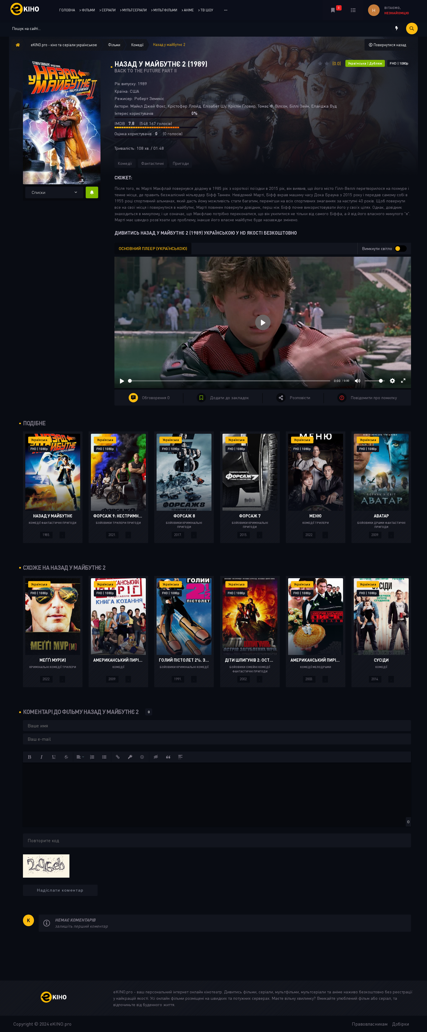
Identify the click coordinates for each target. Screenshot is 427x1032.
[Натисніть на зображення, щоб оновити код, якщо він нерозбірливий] (46, 865)
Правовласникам (369, 1024)
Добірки (400, 1024)
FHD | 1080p (399, 63)
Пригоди (181, 163)
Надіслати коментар (60, 890)
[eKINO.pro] (59, 998)
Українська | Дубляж (365, 63)
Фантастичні (152, 163)
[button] (29, 757)
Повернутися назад (389, 44)
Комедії (125, 163)
